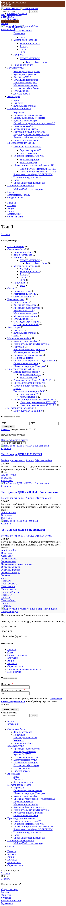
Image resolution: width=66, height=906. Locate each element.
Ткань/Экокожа (9, 583)
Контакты (12, 658)
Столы (10, 288)
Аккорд (23, 46)
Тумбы (17, 180)
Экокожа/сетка (8, 561)
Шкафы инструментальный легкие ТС (34, 165)
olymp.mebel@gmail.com (13, 2)
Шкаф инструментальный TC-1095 (38, 168)
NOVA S (24, 268)
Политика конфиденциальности (24, 669)
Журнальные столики (25, 105)
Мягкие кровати (15, 246)
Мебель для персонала (25, 40)
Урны (16, 100)
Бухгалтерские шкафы (25, 120)
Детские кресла (22, 93)
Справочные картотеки (26, 140)
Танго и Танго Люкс (36, 62)
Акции (11, 660)
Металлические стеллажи (20, 408)
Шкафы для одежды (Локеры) (29, 117)
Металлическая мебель (19, 338)
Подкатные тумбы (23, 126)
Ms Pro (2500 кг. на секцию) (28, 189)
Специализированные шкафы (29, 182)
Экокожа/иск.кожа (10, 567)
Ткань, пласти (8, 589)
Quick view (7, 480)
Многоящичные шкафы (26, 129)
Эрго (22, 37)
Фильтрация (8, 426)
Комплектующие (28, 153)
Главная (5, 429)
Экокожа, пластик (10, 569)
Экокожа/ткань (9, 558)
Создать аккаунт (9, 889)
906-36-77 (6, 5)
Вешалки (18, 103)
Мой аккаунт (14, 671)
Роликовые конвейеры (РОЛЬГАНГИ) (33, 174)
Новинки (12, 663)
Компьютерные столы (25, 293)
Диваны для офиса (23, 65)
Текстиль (6, 606)
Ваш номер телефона (13, 690)
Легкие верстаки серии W (27, 146)
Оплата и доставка (17, 655)
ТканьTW (6, 581)
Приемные (19, 33)
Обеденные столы (23, 296)
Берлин (23, 49)
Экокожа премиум (10, 572)
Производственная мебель (21, 369)
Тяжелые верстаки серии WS (29, 156)
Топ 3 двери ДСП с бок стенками (23, 529)
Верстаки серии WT (30, 150)
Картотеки (19, 112)
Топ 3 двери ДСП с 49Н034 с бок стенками (29, 492)
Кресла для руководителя (27, 71)
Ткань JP (5, 597)
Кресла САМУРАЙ (23, 77)
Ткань (4, 603)
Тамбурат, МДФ (9, 611)
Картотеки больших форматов (29, 131)
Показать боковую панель (14, 440)
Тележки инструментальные (28, 177)
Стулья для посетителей (26, 79)
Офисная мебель (16, 249)
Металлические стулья (25, 82)
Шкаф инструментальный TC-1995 (38, 171)
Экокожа (5, 575)
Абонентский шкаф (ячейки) (28, 137)
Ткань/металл (8, 586)
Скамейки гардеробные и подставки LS (34, 123)
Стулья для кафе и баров (26, 88)
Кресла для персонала (25, 74)
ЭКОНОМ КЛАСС (30, 58)
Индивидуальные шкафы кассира (31, 134)
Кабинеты (19, 54)
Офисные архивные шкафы (28, 115)
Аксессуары (13, 327)
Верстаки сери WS (29, 159)
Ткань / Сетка (8, 600)
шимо (4, 578)
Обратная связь (15, 666)
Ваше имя (7, 684)
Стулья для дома (22, 91)
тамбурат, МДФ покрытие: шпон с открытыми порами (29, 608)
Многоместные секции (26, 85)
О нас (10, 652)
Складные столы (22, 291)
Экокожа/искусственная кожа (16, 564)
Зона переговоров (23, 30)
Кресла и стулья (15, 299)
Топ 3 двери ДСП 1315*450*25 (21, 454)
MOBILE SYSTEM (30, 43)
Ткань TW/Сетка (10, 592)
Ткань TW (6, 594)
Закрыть (5, 234)
